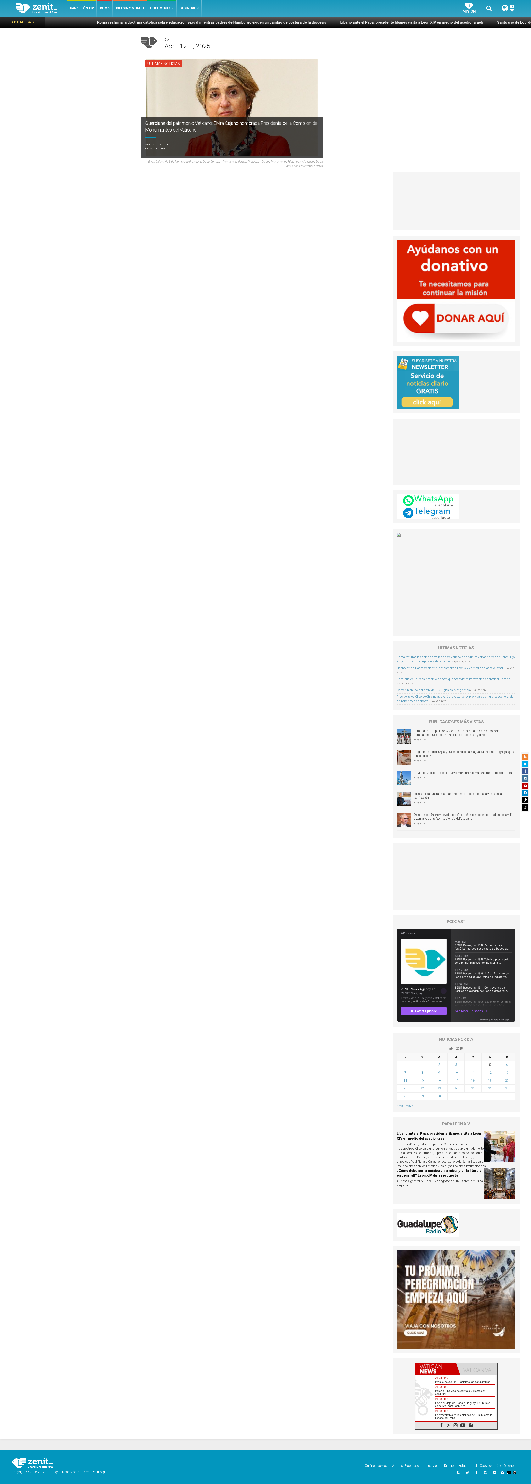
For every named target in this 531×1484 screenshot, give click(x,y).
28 (405, 1096)
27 (507, 1088)
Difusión (449, 1466)
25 (473, 1088)
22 (422, 1088)
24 (456, 1088)
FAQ (394, 1466)
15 (422, 1080)
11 (473, 1072)
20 (507, 1080)
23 (439, 1088)
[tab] (435, 1369)
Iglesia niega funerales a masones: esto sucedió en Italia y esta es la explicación (458, 796)
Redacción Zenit (156, 148)
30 (439, 1096)
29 (422, 1096)
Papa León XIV (82, 8)
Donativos (189, 8)
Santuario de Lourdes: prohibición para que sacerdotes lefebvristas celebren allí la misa (439, 22)
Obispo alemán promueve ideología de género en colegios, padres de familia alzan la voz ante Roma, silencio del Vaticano (463, 817)
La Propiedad (409, 1466)
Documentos (161, 8)
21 (405, 1088)
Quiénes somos (376, 1466)
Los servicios (431, 1466)
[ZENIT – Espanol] (41, 8)
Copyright (487, 1466)
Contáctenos (506, 1466)
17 (456, 1080)
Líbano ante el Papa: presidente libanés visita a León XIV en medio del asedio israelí (278, 22)
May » (409, 1105)
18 (473, 1080)
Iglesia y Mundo (130, 8)
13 (507, 1072)
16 (439, 1080)
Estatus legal (467, 1466)
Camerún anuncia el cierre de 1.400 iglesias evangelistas (433, 690)
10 (456, 1072)
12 (490, 1072)
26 (490, 1088)
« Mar (400, 1105)
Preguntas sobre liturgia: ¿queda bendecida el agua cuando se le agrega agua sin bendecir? (464, 754)
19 (490, 1080)
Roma (105, 8)
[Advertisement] (456, 201)
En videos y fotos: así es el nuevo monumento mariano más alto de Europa (463, 772)
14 (405, 1080)
